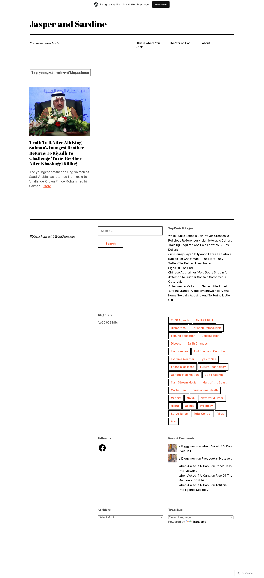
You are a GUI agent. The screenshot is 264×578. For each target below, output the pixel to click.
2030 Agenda (180, 320)
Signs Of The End (180, 268)
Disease (176, 343)
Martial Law (178, 390)
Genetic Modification (185, 374)
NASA (191, 398)
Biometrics (178, 328)
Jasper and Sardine (68, 24)
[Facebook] (102, 448)
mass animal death (205, 390)
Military (176, 398)
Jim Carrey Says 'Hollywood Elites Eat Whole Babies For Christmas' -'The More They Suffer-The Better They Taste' (199, 258)
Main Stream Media (183, 382)
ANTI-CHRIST (204, 320)
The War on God (180, 43)
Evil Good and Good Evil (210, 351)
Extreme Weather (182, 359)
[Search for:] (130, 231)
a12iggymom (188, 446)
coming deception (183, 336)
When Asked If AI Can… (195, 466)
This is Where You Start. (148, 45)
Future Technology (213, 367)
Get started (161, 4)
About (206, 43)
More (47, 186)
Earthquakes (179, 351)
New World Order (212, 398)
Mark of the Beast (215, 382)
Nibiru (175, 406)
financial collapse (182, 367)
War (173, 421)
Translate (199, 521)
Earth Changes (197, 343)
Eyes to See (208, 359)
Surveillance (179, 413)
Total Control (202, 413)
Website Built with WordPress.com (52, 236)
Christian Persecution (206, 328)
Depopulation (210, 336)
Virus (220, 413)
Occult (189, 406)
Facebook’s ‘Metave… (217, 458)
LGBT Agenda (214, 374)
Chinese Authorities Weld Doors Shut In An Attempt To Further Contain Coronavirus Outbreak (198, 277)
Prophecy (206, 406)
